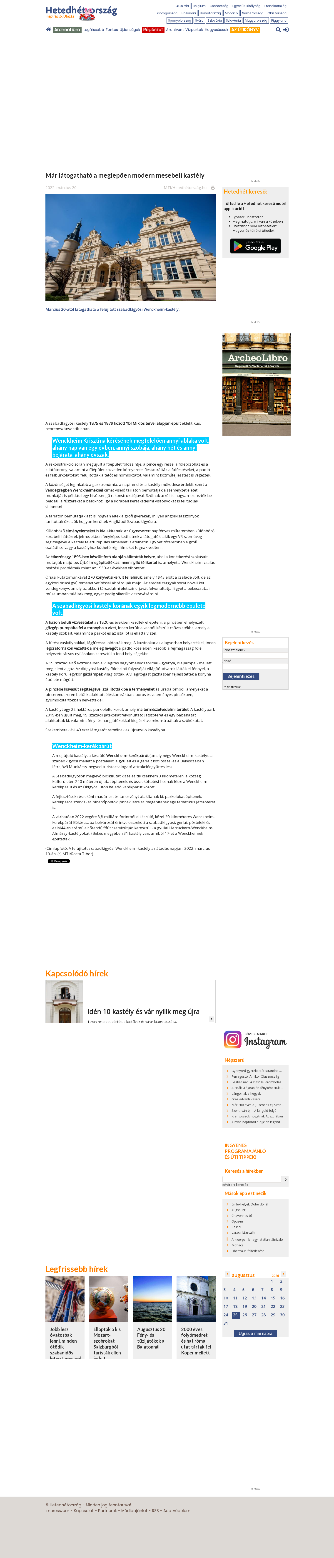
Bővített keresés (235, 1184)
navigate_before (227, 1274)
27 (254, 1315)
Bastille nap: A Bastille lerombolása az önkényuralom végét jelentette (283, 1082)
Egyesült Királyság (246, 6)
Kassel (236, 1227)
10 (226, 1298)
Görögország (167, 13)
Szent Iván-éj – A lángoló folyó (254, 1110)
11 (235, 1298)
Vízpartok (194, 29)
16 (282, 1298)
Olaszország (277, 13)
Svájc (199, 20)
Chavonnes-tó (242, 1215)
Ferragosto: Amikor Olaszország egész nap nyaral (268, 1076)
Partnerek (107, 1510)
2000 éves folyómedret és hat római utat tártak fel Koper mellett (196, 1340)
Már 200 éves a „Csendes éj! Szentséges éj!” (264, 1105)
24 (226, 1315)
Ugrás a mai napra (255, 1333)
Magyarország (256, 20)
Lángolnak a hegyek (246, 1093)
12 (244, 1298)
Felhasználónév (234, 650)
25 (235, 1315)
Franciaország (275, 6)
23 (282, 1306)
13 (254, 1298)
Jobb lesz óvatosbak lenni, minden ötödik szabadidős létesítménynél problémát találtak (65, 1349)
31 (226, 1323)
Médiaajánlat (134, 1510)
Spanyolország (179, 20)
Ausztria (182, 6)
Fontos (112, 29)
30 (282, 1315)
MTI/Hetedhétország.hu (185, 187)
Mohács (237, 1245)
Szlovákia (215, 20)
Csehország (219, 6)
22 (273, 1306)
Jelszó (227, 661)
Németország (252, 13)
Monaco (231, 13)
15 (273, 1298)
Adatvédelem (176, 1510)
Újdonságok (130, 29)
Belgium (199, 6)
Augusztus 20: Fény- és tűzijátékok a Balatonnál (152, 1337)
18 (235, 1306)
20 (254, 1306)
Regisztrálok (232, 687)
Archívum (175, 29)
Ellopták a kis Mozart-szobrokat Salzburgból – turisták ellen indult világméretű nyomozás (108, 1349)
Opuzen (237, 1221)
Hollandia (189, 13)
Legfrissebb (93, 29)
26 (244, 1315)
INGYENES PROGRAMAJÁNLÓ (245, 1148)
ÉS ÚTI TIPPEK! (241, 1157)
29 (273, 1315)
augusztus (243, 1275)
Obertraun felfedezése (248, 1251)
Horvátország (210, 13)
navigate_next (286, 1179)
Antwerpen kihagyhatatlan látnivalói (258, 1239)
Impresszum (57, 1510)
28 (263, 1315)
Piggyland (279, 20)
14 (263, 1298)
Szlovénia (233, 20)
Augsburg (238, 1210)
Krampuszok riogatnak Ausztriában (257, 1116)
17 (226, 1306)
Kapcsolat (84, 1510)
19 (244, 1306)
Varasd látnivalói (243, 1232)
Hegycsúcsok (216, 29)
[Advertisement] (130, 361)
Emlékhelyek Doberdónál (250, 1204)
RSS (155, 1510)
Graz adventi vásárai (246, 1099)
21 (263, 1306)
